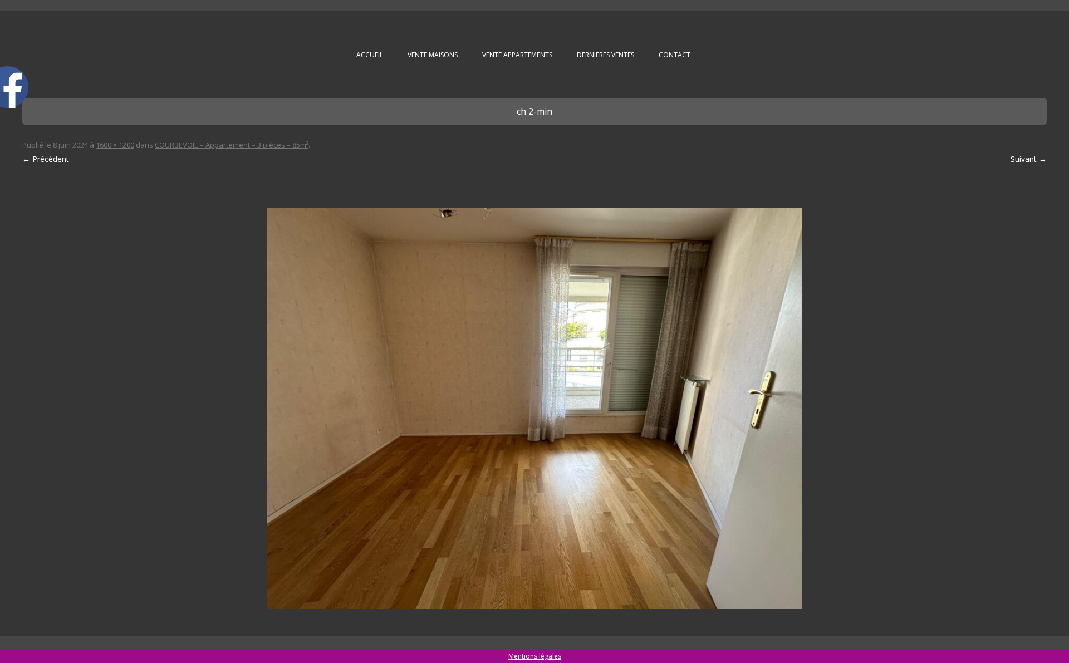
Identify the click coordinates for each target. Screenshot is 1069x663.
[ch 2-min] (534, 408)
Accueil (369, 55)
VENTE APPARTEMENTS (517, 55)
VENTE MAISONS (433, 55)
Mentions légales (534, 656)
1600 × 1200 (115, 145)
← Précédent (45, 159)
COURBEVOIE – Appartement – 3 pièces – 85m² (231, 145)
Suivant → (1029, 159)
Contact (674, 55)
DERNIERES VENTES (605, 55)
